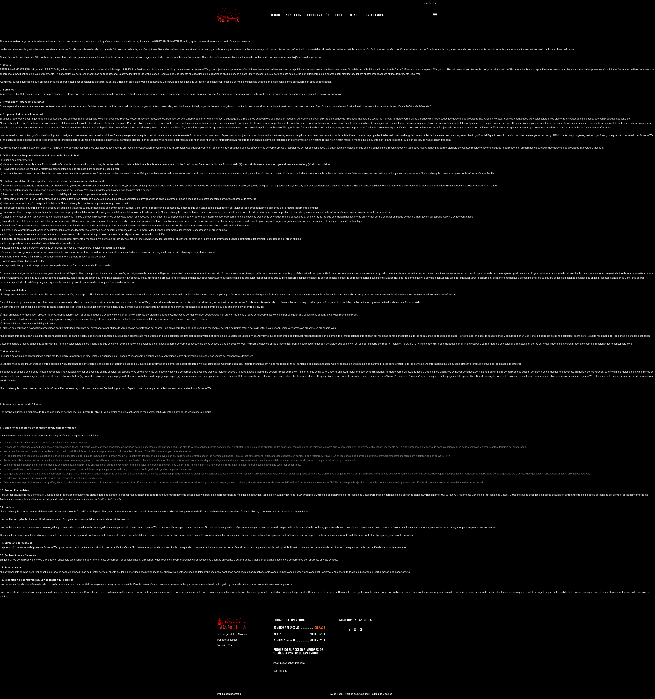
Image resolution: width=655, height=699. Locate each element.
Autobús (427, 3)
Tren (435, 3)
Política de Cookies (381, 693)
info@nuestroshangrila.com (289, 663)
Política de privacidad (357, 693)
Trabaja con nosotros (229, 693)
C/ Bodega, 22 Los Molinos (232, 634)
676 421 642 (280, 670)
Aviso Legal (336, 693)
